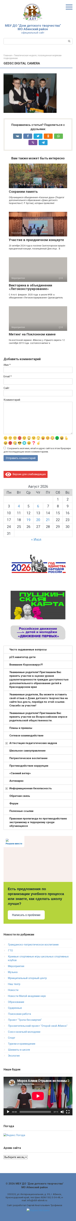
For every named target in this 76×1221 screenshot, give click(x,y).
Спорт (11, 1037)
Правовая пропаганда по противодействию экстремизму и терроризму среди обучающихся (38, 822)
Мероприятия (16, 966)
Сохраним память (23, 192)
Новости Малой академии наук (27, 996)
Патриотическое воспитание (28, 758)
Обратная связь (19, 796)
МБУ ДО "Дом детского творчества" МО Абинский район (33, 27)
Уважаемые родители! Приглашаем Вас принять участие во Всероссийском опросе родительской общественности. (38, 717)
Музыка (12, 972)
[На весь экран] (68, 1112)
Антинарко (16, 780)
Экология (14, 1055)
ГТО (10, 950)
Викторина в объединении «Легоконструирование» (30, 287)
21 (48, 520)
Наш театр (14, 984)
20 (38, 520)
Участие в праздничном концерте (36, 240)
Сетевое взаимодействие (26, 735)
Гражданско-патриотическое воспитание (33, 944)
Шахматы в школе (19, 1049)
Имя (7, 364)
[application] (38, 1096)
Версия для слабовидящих (28, 474)
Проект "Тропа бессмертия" (25, 1019)
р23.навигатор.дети (22, 657)
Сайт (6, 388)
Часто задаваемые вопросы (28, 649)
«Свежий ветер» (20, 773)
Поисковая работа (19, 1013)
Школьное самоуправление (27, 750)
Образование (16, 1002)
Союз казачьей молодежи (24, 1031)
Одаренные (15, 1008)
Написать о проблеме (26, 915)
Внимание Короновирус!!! (26, 664)
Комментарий (12, 399)
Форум (13, 803)
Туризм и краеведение (21, 1043)
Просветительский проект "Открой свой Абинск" (38, 1025)
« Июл (36, 539)
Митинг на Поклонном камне (32, 334)
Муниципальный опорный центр (27, 978)
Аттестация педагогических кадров (33, 743)
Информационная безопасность (30, 788)
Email (8, 376)
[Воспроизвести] (8, 1112)
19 (28, 520)
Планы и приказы (20, 728)
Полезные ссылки (21, 811)
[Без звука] (62, 1112)
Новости (13, 990)
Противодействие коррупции (28, 765)
